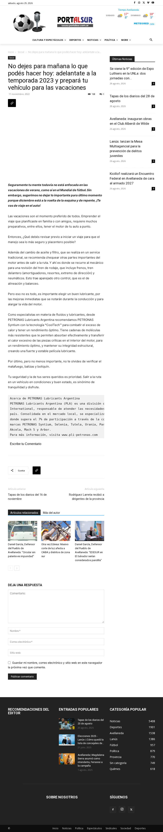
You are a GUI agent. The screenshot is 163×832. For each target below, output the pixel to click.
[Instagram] (139, 3)
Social (21, 52)
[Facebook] (134, 3)
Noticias (66, 828)
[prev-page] (10, 568)
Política (79, 828)
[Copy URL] (12, 103)
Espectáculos (94, 828)
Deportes (140, 828)
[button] (151, 40)
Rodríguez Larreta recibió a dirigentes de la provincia (86, 497)
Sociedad (125, 828)
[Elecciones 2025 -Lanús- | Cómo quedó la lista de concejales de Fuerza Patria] (67, 739)
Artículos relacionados (24, 512)
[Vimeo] (148, 3)
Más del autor (51, 512)
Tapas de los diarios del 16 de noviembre (27, 497)
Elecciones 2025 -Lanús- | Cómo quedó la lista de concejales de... (91, 740)
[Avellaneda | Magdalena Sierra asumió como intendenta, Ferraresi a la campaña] (67, 758)
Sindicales (111, 828)
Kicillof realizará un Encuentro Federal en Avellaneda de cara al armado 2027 (132, 178)
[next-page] (16, 568)
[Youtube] (152, 3)
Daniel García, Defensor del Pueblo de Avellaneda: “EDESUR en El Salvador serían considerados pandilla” (89, 552)
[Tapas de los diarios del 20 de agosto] (67, 723)
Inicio (11, 52)
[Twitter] (144, 3)
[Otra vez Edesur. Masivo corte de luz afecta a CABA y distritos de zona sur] (56, 531)
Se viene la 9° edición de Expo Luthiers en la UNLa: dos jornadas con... (132, 73)
